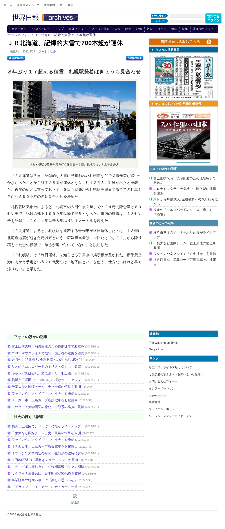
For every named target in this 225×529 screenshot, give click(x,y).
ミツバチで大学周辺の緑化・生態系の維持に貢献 (48, 407)
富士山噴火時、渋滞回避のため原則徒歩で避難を (48, 346)
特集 (185, 29)
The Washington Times (163, 342)
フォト (43, 51)
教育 (150, 29)
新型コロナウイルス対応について (170, 367)
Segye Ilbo (156, 349)
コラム (162, 29)
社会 (53, 51)
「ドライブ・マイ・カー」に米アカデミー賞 (45, 487)
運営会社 (154, 402)
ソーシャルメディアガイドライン (170, 416)
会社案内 (49, 5)
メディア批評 (101, 29)
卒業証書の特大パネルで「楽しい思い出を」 (45, 480)
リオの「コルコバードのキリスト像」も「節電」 (48, 366)
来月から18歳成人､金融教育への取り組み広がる (47, 360)
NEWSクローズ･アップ (47, 29)
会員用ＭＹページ (28, 5)
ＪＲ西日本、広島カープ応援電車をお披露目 (45, 400)
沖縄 (139, 29)
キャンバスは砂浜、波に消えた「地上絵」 (43, 373)
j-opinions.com (158, 395)
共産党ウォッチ (203, 29)
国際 (117, 29)
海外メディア (78, 29)
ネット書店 (67, 5)
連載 (174, 29)
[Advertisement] (75, 305)
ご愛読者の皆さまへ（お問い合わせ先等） (176, 374)
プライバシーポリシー (163, 409)
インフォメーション (162, 388)
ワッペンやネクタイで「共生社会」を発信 (43, 393)
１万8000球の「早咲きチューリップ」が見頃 (45, 460)
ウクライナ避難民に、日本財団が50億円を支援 (46, 473)
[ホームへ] (45, 21)
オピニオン (19, 29)
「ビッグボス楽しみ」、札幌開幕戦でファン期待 (48, 466)
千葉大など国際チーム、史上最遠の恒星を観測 (46, 387)
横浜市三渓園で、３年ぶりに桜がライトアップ (48, 380)
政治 (128, 29)
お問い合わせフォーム (163, 381)
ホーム (8, 5)
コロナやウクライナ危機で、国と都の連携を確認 (48, 353)
